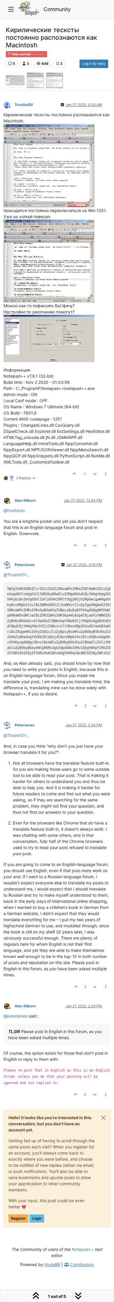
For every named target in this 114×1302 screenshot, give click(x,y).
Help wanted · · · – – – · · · (28, 54)
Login (37, 1218)
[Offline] (9, 104)
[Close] (103, 1118)
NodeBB (52, 1264)
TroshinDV (24, 105)
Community (57, 9)
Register (18, 1218)
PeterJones (24, 565)
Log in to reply (94, 63)
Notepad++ (83, 1249)
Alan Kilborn (25, 500)
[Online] (9, 564)
